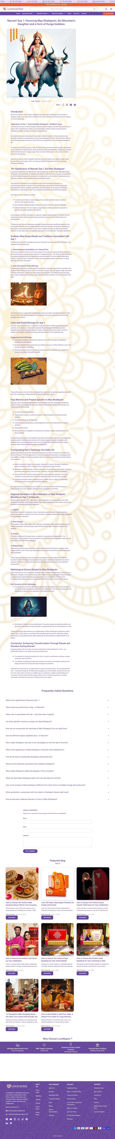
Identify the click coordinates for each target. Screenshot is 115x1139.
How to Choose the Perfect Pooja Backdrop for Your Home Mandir (54, 959)
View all (57, 863)
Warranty (70, 1119)
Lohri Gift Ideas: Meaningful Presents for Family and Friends (57, 904)
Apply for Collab (72, 1108)
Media (51, 1106)
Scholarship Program (73, 1115)
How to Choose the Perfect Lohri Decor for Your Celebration (21, 959)
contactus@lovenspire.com (16, 1111)
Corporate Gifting (54, 1099)
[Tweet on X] (67, 105)
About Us (76, 13)
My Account (98, 1092)
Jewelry (38, 1099)
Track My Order (99, 1088)
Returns (96, 1102)
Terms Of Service (72, 1095)
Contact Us (97, 1095)
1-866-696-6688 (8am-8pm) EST (18, 1114)
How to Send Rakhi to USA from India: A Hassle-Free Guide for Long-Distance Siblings (57, 1015)
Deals (69, 13)
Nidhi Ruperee (36, 101)
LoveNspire (59, 1136)
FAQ (95, 1099)
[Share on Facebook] (71, 105)
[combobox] (64, 9)
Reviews (51, 1092)
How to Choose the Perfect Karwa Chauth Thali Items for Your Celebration (92, 904)
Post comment (30, 851)
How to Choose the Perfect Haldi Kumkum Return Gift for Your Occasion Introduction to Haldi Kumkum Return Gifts (21, 904)
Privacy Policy (71, 1099)
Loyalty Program (99, 1112)
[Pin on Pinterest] (75, 105)
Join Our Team (71, 1112)
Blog (50, 1102)
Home (18, 13)
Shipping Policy (72, 1088)
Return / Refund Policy (74, 1092)
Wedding (38, 1096)
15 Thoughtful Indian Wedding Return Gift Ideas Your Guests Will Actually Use (22, 1015)
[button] (63, 105)
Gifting (38, 1103)
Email (24, 827)
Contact (83, 13)
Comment (26, 835)
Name (24, 818)
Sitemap (51, 1115)
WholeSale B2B (53, 1095)
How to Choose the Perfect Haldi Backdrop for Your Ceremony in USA (91, 959)
